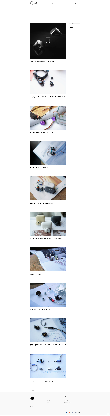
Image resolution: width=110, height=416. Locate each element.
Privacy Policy (66, 407)
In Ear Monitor (48, 59)
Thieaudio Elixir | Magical (36, 274)
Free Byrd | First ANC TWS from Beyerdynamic (41, 203)
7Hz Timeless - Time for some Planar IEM (40, 309)
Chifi (34, 59)
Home (45, 3)
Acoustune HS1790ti (44, 94)
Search (65, 398)
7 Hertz (31, 307)
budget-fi (31, 59)
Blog (52, 3)
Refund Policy (66, 404)
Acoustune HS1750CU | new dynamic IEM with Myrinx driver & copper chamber (47, 97)
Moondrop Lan (56, 59)
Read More (31, 100)
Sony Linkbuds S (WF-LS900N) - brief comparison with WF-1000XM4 (47, 238)
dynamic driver (37, 59)
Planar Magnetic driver (48, 307)
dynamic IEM (42, 59)
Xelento (34, 379)
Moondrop (52, 59)
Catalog (58, 3)
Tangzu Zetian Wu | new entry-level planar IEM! (42, 132)
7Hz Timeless (36, 307)
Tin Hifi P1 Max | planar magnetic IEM (39, 167)
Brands (55, 3)
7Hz (33, 307)
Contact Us (63, 3)
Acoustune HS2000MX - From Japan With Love (41, 381)
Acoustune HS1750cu (37, 94)
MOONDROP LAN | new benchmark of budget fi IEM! (43, 61)
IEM (44, 59)
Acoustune (31, 94)
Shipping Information (67, 402)
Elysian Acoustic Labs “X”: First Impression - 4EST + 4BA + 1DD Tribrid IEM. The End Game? (48, 345)
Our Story (48, 3)
